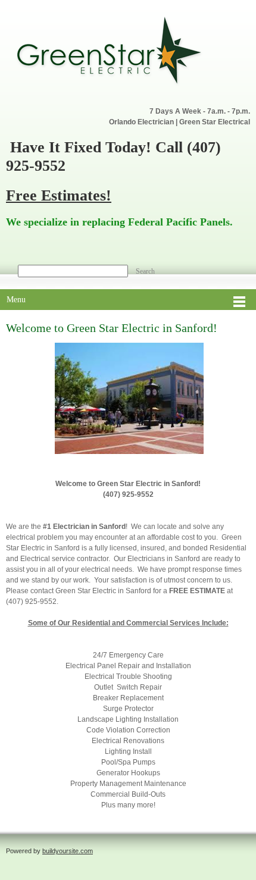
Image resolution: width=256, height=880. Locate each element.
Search (145, 271)
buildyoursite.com (67, 850)
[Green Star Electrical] (122, 53)
